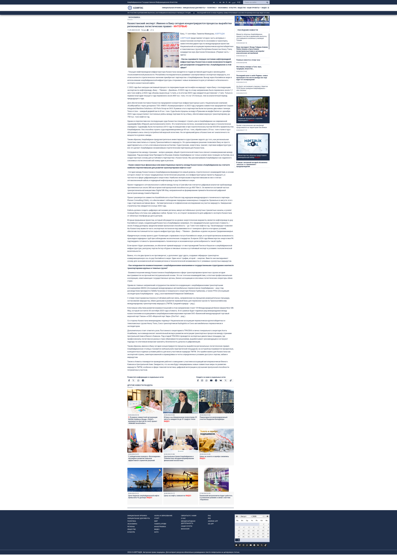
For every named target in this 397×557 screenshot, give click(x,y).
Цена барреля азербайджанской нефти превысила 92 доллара (143, 497)
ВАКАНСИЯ (185, 529)
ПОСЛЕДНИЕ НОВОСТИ (247, 30)
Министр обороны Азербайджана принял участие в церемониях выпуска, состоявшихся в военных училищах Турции (251, 37)
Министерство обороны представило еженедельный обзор (252, 156)
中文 (238, 2)
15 (263, 530)
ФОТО (156, 532)
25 (243, 537)
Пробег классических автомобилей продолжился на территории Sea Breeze (251, 126)
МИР (156, 521)
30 (268, 537)
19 (248, 533)
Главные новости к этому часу (248, 60)
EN (220, 2)
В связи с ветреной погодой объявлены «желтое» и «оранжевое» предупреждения (251, 164)
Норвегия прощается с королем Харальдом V (250, 119)
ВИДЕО (264, 8)
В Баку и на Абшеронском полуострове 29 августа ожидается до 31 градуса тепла (180, 419)
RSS (209, 518)
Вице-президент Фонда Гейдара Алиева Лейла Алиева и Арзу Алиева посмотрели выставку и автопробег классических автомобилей (252, 50)
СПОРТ (156, 518)
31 (239, 540)
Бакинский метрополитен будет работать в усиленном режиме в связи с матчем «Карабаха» (216, 498)
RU (217, 2)
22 (263, 533)
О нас (183, 518)
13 (253, 530)
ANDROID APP (213, 521)
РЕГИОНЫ (131, 527)
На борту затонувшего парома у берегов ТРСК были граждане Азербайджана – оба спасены (252, 88)
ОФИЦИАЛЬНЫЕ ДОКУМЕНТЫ (194, 8)
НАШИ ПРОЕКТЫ (253, 8)
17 (239, 533)
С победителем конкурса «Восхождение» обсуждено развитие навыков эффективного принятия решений (144, 458)
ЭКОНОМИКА (223, 8)
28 (258, 537)
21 (258, 533)
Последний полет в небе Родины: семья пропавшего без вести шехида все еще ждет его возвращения (211, 13)
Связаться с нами (188, 516)
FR (226, 2)
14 (258, 530)
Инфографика (160, 527)
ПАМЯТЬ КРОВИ (160, 524)
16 (268, 530)
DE (223, 2)
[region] (253, 100)
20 (253, 533)
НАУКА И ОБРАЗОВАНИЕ (163, 516)
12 (248, 530)
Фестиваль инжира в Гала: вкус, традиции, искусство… (249, 68)
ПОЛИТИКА (211, 8)
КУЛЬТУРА (233, 8)
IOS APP (211, 524)
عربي (234, 2)
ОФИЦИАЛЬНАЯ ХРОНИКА (172, 8)
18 (243, 533)
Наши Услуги (186, 526)
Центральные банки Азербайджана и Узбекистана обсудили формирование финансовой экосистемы (179, 458)
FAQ (209, 516)
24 (239, 537)
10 (239, 530)
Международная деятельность (188, 522)
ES (229, 2)
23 (268, 533)
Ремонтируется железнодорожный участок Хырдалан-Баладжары (213, 418)
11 (243, 530)
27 (253, 537)
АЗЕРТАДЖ (220, 34)
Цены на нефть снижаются (177, 496)
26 (248, 537)
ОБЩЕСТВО (241, 8)
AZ (214, 2)
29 (263, 537)
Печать (144, 30)
